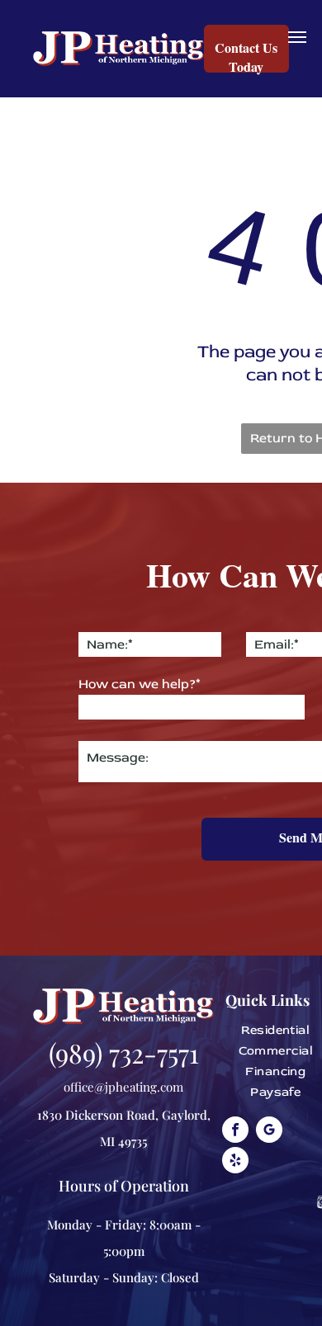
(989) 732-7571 (124, 1052)
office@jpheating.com (123, 1086)
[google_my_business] (269, 1131)
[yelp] (235, 1162)
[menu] (297, 37)
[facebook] (235, 1131)
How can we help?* (139, 684)
